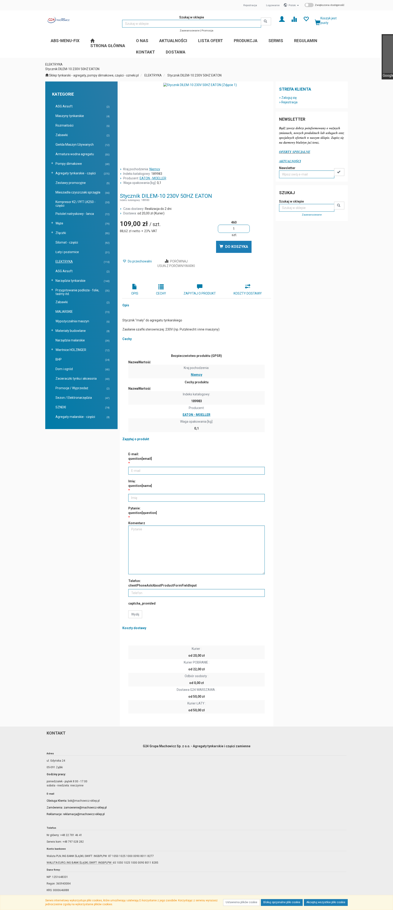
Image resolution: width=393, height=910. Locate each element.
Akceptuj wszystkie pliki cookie (325, 902)
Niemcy (154, 169)
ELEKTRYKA (153, 75)
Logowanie (273, 5)
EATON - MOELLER (153, 178)
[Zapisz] (339, 172)
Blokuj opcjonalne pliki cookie (281, 902)
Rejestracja (250, 5)
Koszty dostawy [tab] (248, 293)
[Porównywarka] (294, 19)
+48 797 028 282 (73, 841)
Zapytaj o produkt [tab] (200, 293)
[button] (293, 5)
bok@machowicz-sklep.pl (84, 800)
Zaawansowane (189, 30)
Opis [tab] (134, 293)
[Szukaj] (266, 21)
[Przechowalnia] (306, 19)
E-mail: (140, 456)
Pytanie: (142, 510)
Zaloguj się (289, 97)
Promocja (207, 30)
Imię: (140, 483)
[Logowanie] (282, 19)
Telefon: (162, 583)
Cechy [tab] (161, 293)
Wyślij (135, 614)
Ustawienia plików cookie (241, 902)
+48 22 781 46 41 (71, 835)
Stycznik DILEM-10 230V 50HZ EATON (194, 75)
